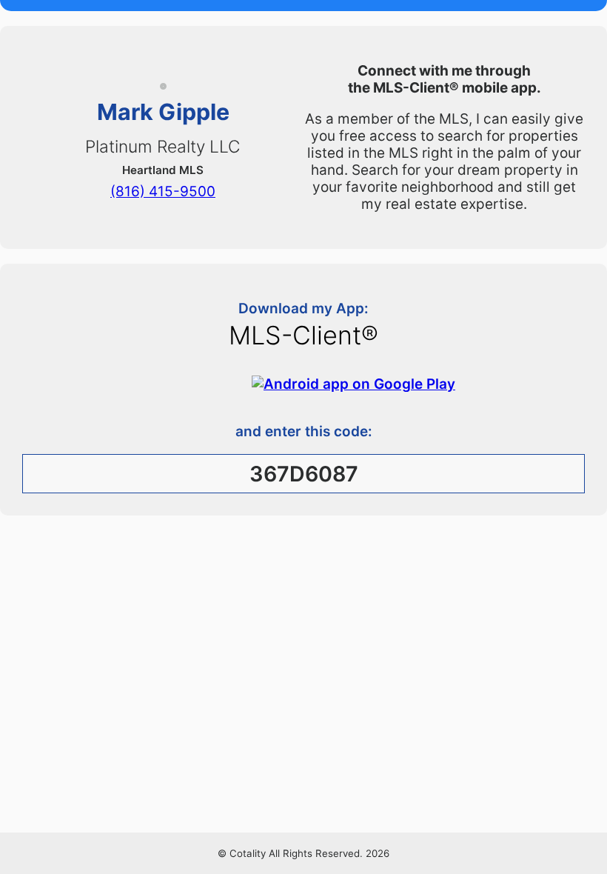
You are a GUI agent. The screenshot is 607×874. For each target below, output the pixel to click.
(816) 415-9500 (162, 191)
